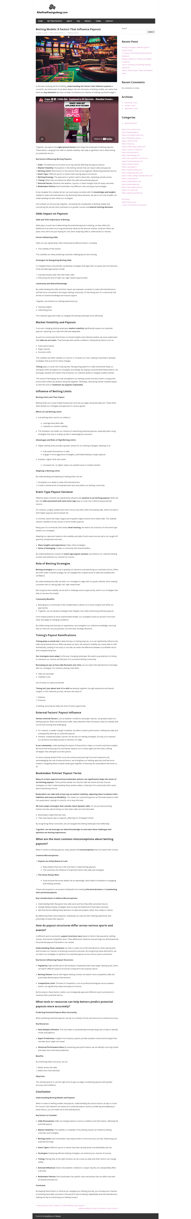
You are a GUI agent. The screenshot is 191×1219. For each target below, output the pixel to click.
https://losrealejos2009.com (132, 135)
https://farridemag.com (130, 155)
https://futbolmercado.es (131, 138)
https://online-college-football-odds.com (137, 175)
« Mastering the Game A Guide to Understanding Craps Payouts (60, 1205)
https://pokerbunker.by (130, 184)
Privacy (88, 21)
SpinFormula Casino (129, 202)
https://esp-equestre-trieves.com (135, 158)
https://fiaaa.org (128, 144)
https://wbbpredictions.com (132, 173)
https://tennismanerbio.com (132, 161)
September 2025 (131, 108)
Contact (109, 21)
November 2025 (131, 103)
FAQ (78, 21)
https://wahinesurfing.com (132, 170)
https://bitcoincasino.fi (130, 152)
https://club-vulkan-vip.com (132, 187)
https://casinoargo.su (130, 178)
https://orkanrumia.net (130, 164)
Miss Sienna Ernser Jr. (57, 33)
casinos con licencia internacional (134, 205)
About (69, 21)
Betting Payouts (54, 21)
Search (124, 28)
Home (40, 21)
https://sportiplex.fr (129, 167)
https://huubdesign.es (130, 132)
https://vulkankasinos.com (131, 181)
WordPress (48, 1216)
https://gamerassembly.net (132, 193)
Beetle (58, 1216)
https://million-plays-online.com (133, 146)
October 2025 (130, 105)
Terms (98, 21)
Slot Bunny (126, 199)
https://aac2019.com (130, 141)
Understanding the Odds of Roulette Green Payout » (98, 1208)
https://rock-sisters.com (131, 129)
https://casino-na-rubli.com (132, 149)
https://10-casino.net (130, 190)
